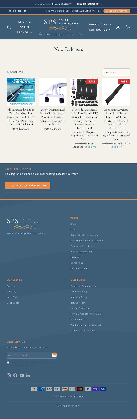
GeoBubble (13, 302)
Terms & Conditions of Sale (85, 313)
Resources (98, 24)
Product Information (81, 251)
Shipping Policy (78, 297)
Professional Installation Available (68, 11)
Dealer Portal (118, 11)
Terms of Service (79, 308)
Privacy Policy (78, 319)
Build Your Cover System (84, 235)
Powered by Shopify (68, 405)
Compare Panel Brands (83, 246)
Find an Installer (79, 268)
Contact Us (98, 29)
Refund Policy (78, 302)
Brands (23, 32)
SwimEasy (12, 286)
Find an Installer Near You (26, 185)
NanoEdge (12, 297)
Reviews (74, 257)
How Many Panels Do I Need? (86, 240)
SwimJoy (11, 291)
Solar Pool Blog (78, 291)
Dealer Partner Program (83, 330)
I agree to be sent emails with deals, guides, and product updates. (33, 363)
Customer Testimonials (83, 286)
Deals (24, 27)
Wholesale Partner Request (85, 325)
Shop (23, 21)
